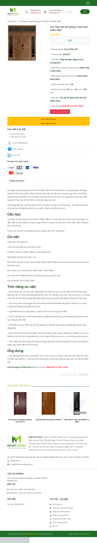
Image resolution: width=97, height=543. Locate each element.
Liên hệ (55, 526)
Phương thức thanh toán (61, 519)
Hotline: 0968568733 (20, 143)
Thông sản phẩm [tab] (16, 181)
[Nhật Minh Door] (13, 11)
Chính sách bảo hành (60, 515)
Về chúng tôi (57, 504)
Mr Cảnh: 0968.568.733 (15, 504)
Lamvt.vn (86, 534)
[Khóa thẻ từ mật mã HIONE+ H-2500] (77, 403)
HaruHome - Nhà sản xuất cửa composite (25, 493)
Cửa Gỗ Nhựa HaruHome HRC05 (48, 420)
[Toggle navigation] (88, 3)
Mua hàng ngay (48, 119)
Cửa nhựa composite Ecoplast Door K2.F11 (20, 421)
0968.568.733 (12, 481)
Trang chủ (11, 21)
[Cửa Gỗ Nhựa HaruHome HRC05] (48, 403)
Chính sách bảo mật (59, 522)
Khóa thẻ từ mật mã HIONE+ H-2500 (76, 421)
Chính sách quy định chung (62, 508)
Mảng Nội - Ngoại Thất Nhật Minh (22, 489)
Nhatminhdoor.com (30, 534)
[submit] (85, 11)
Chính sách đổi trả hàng (61, 512)
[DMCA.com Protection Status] (15, 540)
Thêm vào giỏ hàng (59, 112)
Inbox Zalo (16, 155)
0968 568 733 (36, 13)
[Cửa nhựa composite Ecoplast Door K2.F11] (20, 403)
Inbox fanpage (17, 149)
